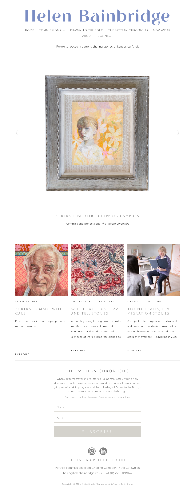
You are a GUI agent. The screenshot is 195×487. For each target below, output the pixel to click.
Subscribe (97, 431)
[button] (52, 30)
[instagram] (92, 451)
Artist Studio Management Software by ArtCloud (107, 484)
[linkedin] (103, 451)
